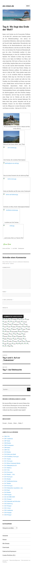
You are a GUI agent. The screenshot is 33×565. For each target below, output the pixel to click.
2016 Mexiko (7, 479)
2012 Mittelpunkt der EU (10, 465)
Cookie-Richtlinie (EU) (9, 555)
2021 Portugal (7, 499)
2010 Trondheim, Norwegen (11, 456)
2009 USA (7, 450)
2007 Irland (7, 441)
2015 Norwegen (8, 476)
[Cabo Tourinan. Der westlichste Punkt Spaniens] (14, 152)
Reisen (5, 539)
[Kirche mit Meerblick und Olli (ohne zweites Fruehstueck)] (16, 184)
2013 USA (7, 470)
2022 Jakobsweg (8, 503)
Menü (28, 6)
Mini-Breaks (6, 543)
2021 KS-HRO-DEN (9, 497)
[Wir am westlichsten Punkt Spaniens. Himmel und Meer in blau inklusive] (16, 119)
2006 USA (7, 436)
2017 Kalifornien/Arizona (10, 481)
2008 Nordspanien (9, 445)
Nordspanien (21, 248)
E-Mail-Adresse (8, 299)
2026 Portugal (7, 515)
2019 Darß (7, 490)
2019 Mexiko (7, 492)
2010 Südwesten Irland (10, 454)
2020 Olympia (7, 494)
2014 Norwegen (8, 472)
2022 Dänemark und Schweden (12, 501)
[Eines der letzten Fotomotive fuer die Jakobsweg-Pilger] (15, 168)
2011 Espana (7, 459)
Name (5, 291)
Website (5, 307)
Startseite (5, 536)
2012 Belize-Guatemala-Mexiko (12, 463)
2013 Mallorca (8, 467)
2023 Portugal (7, 506)
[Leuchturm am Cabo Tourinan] (11, 215)
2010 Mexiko (7, 452)
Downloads (6, 547)
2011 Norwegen (8, 461)
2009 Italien (7, 447)
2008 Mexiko (7, 443)
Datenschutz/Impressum (9, 551)
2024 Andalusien (8, 510)
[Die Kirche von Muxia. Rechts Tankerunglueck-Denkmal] (16, 199)
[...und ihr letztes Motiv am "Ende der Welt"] (13, 231)
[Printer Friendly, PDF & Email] (7, 244)
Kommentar (7, 267)
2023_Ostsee (7, 508)
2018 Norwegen (8, 485)
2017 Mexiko (7, 483)
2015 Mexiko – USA (9, 474)
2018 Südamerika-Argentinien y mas (13, 488)
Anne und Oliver (6, 248)
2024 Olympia (7, 512)
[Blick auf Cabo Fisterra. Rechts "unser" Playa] (13, 137)
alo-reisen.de (8, 6)
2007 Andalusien (8, 438)
